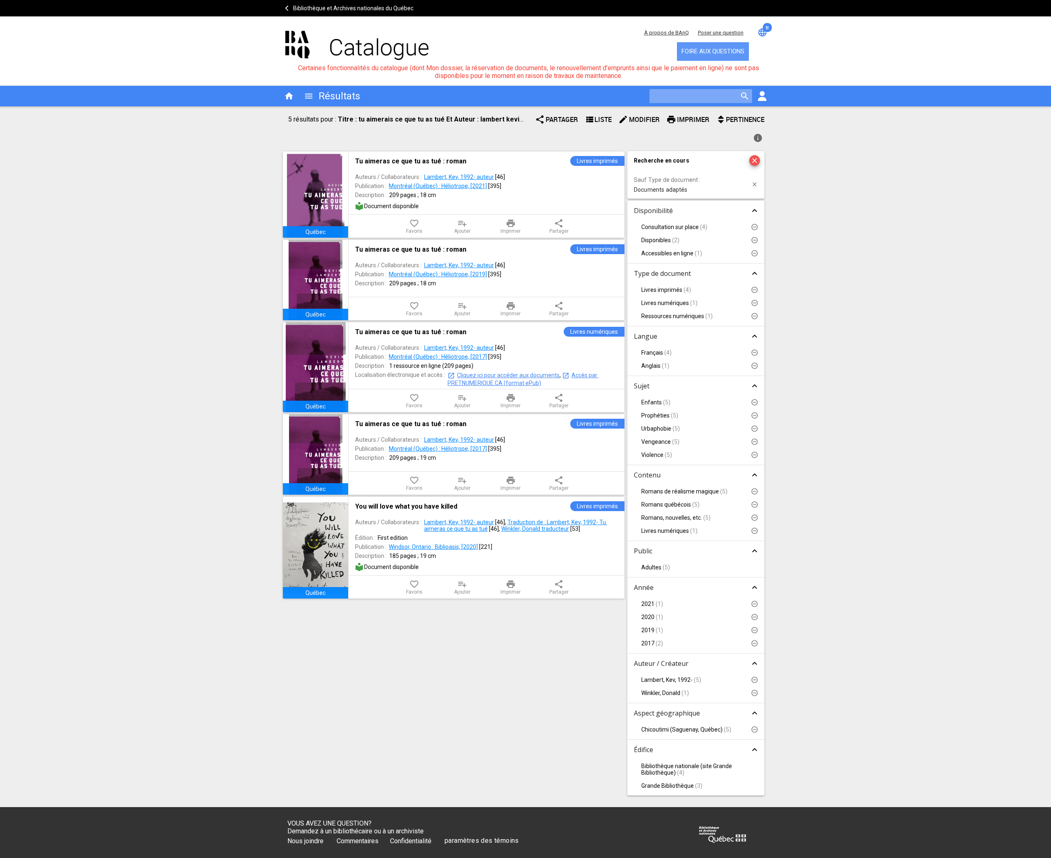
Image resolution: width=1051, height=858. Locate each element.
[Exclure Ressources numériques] (754, 316)
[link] (486, 160)
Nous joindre (305, 841)
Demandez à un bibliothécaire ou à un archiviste (355, 831)
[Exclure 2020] (754, 617)
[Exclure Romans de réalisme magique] (754, 491)
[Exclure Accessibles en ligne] (754, 253)
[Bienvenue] (357, 41)
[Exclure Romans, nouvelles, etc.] (754, 518)
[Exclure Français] (754, 352)
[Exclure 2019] (754, 630)
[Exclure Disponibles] (754, 240)
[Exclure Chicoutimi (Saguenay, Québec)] (754, 729)
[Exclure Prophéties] (754, 415)
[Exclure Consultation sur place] (754, 227)
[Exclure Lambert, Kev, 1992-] (754, 680)
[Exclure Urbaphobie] (754, 428)
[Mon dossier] (762, 96)
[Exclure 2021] (754, 604)
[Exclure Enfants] (754, 402)
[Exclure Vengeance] (754, 442)
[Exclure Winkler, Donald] (754, 693)
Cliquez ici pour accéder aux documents (508, 375)
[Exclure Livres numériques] (754, 303)
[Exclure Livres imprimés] (754, 290)
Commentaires (358, 841)
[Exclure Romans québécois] (754, 504)
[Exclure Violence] (754, 455)
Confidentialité (410, 841)
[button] (695, 184)
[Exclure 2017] (754, 643)
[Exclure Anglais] (754, 366)
